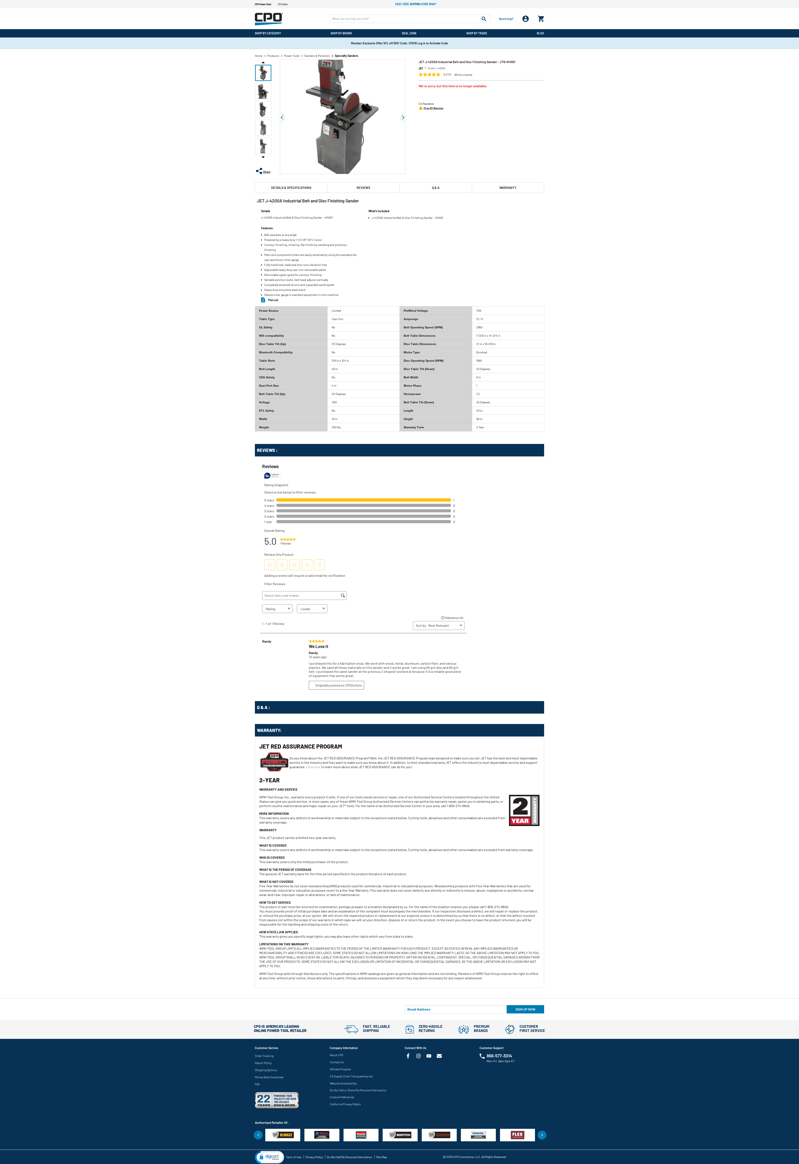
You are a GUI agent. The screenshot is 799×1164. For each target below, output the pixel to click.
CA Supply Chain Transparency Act (351, 1076)
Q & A (435, 187)
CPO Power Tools (263, 4)
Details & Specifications (291, 187)
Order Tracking (264, 1056)
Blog (540, 33)
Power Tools (291, 55)
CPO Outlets (283, 4)
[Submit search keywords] (484, 19)
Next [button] (263, 157)
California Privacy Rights (345, 1104)
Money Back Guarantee (269, 1077)
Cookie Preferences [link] (342, 1097)
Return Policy (263, 1063)
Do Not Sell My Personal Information (349, 1157)
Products (273, 55)
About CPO (336, 1055)
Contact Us (337, 1062)
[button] (263, 72)
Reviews (363, 187)
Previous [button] (263, 62)
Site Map (381, 1157)
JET (421, 68)
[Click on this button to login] (525, 19)
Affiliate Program (340, 1069)
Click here (313, 767)
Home (258, 55)
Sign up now (525, 1009)
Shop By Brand (341, 33)
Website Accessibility (343, 1083)
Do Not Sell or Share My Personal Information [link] (358, 1090)
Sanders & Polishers (317, 55)
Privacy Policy (314, 1157)
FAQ (257, 1084)
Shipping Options (266, 1070)
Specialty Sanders (346, 55)
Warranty (507, 187)
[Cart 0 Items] (541, 18)
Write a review (463, 74)
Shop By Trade (476, 33)
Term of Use (293, 1157)
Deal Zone (409, 33)
